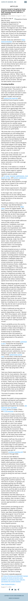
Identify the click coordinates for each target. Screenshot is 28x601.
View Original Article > (8, 584)
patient (16, 178)
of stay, (8, 178)
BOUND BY (17, 598)
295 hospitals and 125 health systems (14, 407)
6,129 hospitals (8, 411)
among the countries (11, 98)
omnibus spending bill (15, 452)
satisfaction (22, 178)
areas (7, 176)
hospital (12, 176)
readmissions (20, 176)
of (4, 176)
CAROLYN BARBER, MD (8, 2)
